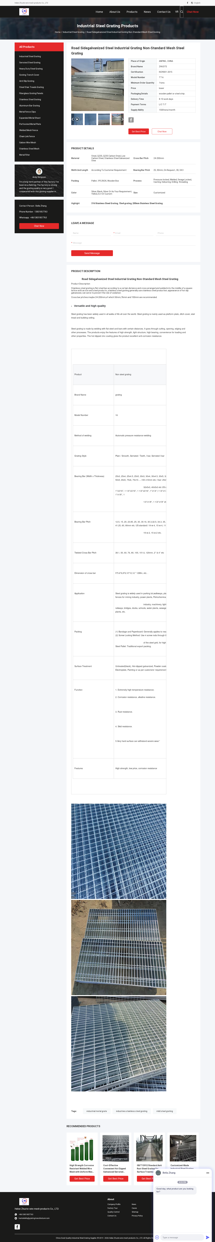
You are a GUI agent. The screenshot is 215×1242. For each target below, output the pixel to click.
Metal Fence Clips (27, 112)
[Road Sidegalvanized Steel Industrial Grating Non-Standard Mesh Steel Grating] (97, 85)
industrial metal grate (97, 1111)
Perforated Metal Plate (30, 124)
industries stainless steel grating (131, 1111)
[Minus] (207, 1173)
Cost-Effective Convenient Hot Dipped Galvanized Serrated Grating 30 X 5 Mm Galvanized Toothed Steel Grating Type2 (114, 1168)
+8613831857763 (38, 217)
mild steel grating (164, 1111)
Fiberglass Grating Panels (31, 93)
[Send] (207, 1237)
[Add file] (157, 1237)
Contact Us (112, 1216)
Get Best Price (139, 131)
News (134, 1204)
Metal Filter (24, 155)
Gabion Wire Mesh (27, 142)
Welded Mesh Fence (28, 130)
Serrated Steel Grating (29, 62)
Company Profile (114, 1204)
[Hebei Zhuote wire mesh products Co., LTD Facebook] (188, 3)
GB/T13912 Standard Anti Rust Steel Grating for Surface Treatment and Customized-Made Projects (149, 1168)
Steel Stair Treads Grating (31, 87)
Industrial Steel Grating (73, 32)
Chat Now (39, 226)
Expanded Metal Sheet (30, 118)
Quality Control (113, 1212)
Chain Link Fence (27, 136)
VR (176, 11)
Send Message (92, 253)
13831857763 (41, 212)
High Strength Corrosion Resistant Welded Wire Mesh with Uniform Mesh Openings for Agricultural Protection (82, 1168)
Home (58, 32)
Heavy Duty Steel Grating (31, 69)
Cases (134, 1208)
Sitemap (135, 1212)
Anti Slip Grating (26, 81)
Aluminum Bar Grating (29, 105)
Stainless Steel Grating (30, 99)
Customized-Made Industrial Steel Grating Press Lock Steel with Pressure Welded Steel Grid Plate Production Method (182, 1168)
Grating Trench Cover (29, 75)
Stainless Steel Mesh (29, 149)
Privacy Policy (137, 1216)
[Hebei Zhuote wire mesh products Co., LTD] (24, 12)
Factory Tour (113, 1208)
